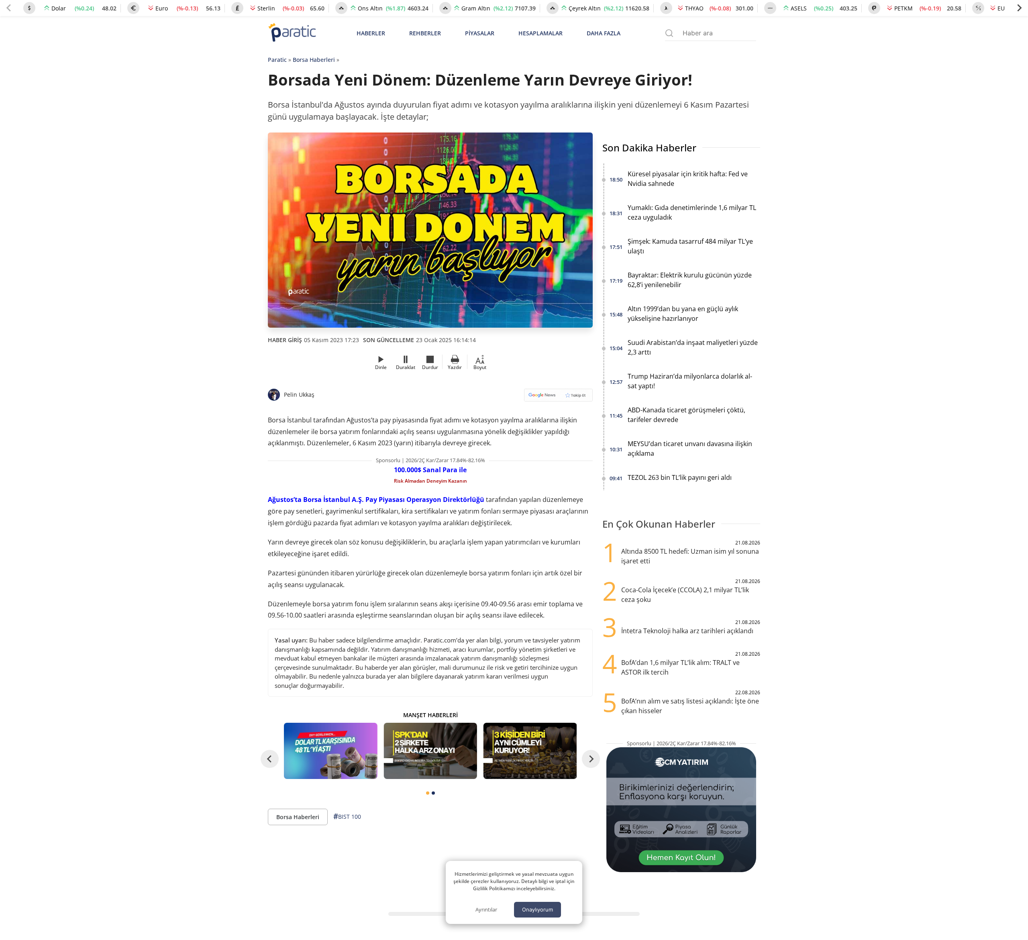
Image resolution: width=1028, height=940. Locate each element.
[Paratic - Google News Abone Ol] (558, 398)
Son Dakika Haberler (649, 147)
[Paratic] (292, 33)
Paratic (277, 59)
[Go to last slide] (270, 759)
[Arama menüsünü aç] (669, 33)
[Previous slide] (8, 8)
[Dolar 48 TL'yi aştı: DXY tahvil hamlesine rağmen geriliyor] (330, 751)
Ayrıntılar (486, 909)
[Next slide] (1019, 8)
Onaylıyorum (537, 909)
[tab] (427, 793)
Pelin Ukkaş (299, 394)
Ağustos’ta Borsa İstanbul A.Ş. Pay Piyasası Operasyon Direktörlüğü (376, 499)
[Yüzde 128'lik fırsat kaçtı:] (530, 751)
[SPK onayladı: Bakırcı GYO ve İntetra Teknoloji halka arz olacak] (430, 751)
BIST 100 (347, 816)
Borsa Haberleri (314, 59)
